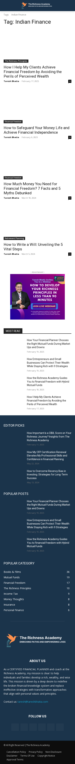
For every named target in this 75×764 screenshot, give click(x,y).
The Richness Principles (16, 61)
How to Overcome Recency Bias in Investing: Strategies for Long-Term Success (47, 475)
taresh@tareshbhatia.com (33, 701)
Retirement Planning (14, 238)
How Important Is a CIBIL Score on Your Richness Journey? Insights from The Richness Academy (49, 437)
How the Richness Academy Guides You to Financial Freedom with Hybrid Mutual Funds (48, 382)
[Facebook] (15, 727)
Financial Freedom (13, 121)
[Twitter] (50, 727)
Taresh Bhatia (11, 81)
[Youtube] (59, 727)
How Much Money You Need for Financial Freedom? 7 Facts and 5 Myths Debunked (32, 188)
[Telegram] (42, 727)
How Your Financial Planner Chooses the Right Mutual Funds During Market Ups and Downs (48, 344)
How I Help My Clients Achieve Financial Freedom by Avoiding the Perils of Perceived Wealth (33, 71)
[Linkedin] (33, 727)
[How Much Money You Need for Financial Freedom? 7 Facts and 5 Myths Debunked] (37, 162)
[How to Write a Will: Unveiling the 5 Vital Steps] (37, 223)
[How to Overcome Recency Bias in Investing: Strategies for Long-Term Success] (14, 476)
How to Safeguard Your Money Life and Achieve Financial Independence (37, 130)
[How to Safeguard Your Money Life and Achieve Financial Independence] (37, 106)
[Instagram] (24, 727)
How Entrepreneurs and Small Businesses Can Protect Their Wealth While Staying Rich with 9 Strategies (48, 363)
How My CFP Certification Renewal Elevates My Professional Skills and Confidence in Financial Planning (47, 456)
